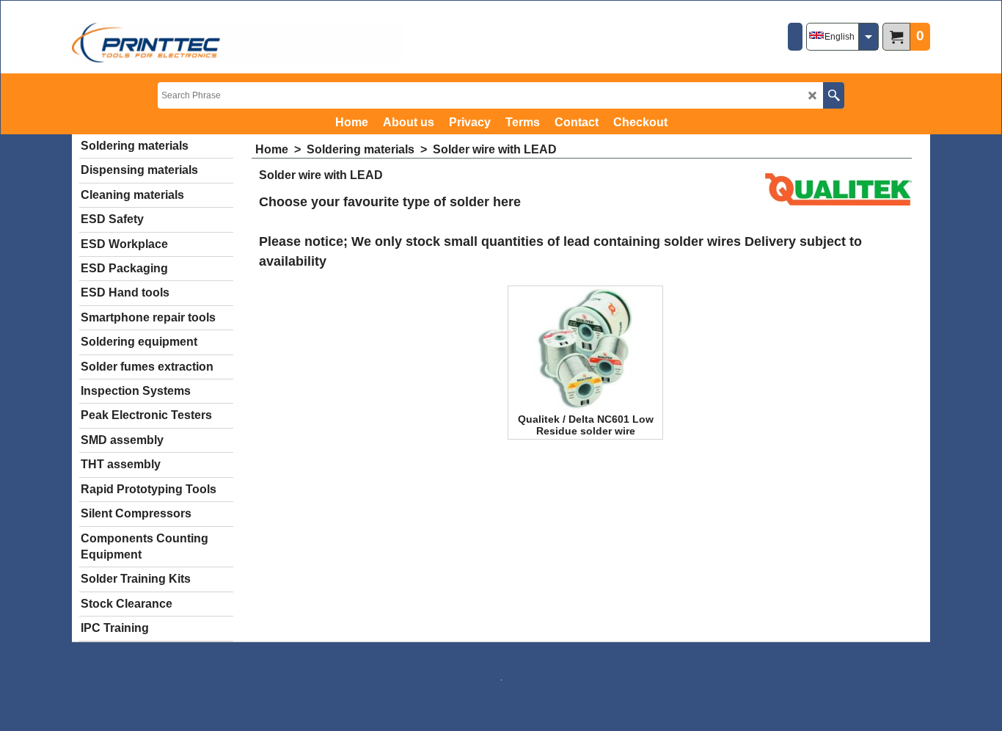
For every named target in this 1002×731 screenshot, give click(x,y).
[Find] (833, 95)
